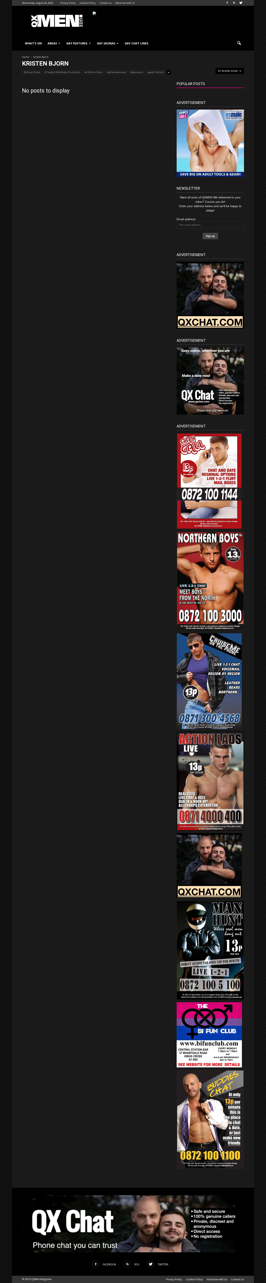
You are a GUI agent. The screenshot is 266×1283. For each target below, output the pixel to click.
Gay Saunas (106, 43)
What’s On (33, 43)
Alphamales (136, 72)
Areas (52, 43)
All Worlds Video (94, 72)
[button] (239, 43)
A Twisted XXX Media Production (62, 72)
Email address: (186, 219)
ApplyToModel (156, 72)
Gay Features (76, 43)
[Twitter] (241, 3)
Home (25, 57)
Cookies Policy (88, 2)
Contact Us (105, 2)
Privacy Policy (68, 2)
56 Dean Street (32, 72)
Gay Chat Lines (136, 43)
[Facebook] (227, 3)
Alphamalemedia (116, 72)
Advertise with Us (125, 2)
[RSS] (234, 3)
